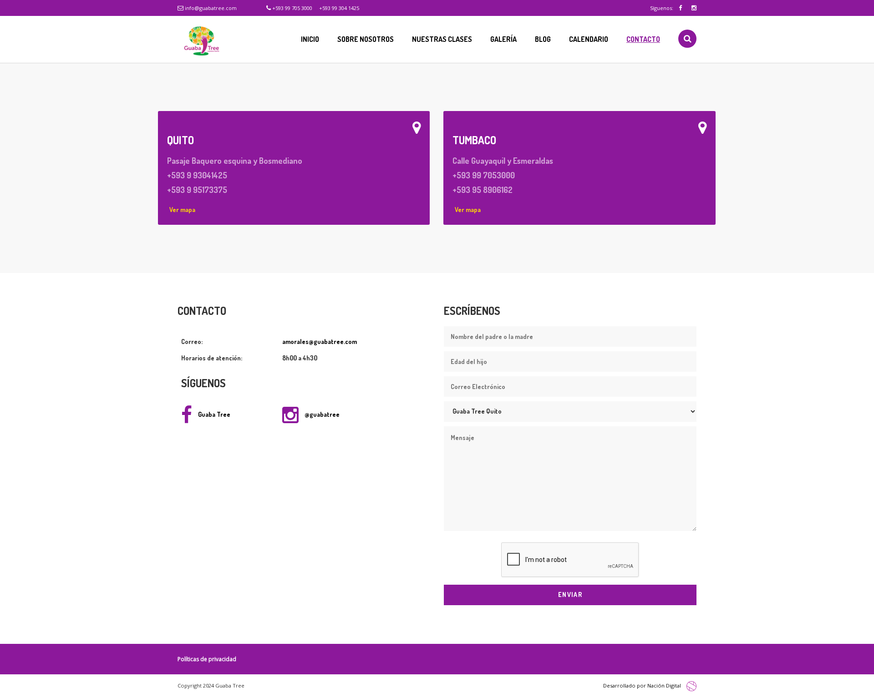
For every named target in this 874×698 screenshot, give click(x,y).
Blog (543, 39)
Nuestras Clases (442, 39)
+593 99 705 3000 (291, 8)
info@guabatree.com (210, 8)
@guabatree (321, 414)
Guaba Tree (213, 414)
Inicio (310, 39)
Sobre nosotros (365, 39)
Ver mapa (182, 209)
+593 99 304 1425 (339, 8)
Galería (503, 39)
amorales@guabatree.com (319, 341)
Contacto (643, 39)
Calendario (588, 39)
